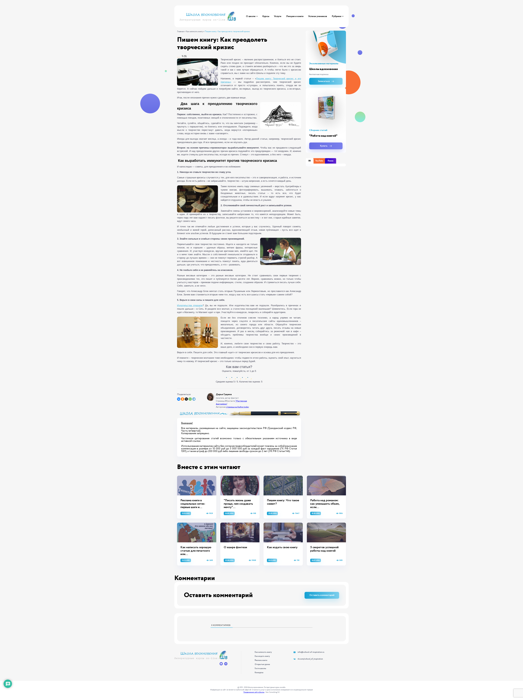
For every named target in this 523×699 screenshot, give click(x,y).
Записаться (324, 81)
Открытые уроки (262, 664)
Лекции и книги (294, 16)
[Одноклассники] (182, 399)
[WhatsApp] (190, 399)
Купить (323, 146)
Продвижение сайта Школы (253, 692)
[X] (186, 399)
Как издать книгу (262, 656)
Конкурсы (259, 672)
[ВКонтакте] (178, 399)
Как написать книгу (194, 32)
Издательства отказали (190, 305)
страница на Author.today (237, 407)
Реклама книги (261, 660)
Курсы (265, 16)
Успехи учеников (317, 16)
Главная (180, 32)
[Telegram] (194, 399)
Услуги (277, 16)
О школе (251, 16)
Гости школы (260, 668)
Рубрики (336, 16)
